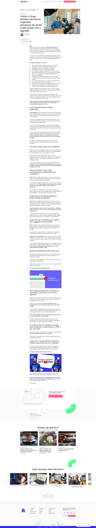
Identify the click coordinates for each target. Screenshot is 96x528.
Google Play (61, 524)
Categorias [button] (59, 1)
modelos (46, 259)
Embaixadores (32, 513)
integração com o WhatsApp (50, 263)
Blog (49, 511)
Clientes (40, 511)
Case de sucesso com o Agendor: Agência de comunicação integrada (45, 450)
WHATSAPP (23, 41)
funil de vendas (50, 254)
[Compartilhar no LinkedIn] (30, 41)
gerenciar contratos (50, 177)
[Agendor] (23, 1)
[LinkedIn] (67, 512)
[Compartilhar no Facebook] (28, 41)
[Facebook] (64, 512)
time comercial (35, 125)
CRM (38, 189)
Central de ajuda (52, 513)
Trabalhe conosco (33, 511)
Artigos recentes (46, 1)
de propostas (50, 259)
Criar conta (71, 515)
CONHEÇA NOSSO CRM (68, 1)
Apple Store (55, 524)
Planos (40, 513)
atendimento (36, 158)
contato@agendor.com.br (38, 524)
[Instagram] (71, 512)
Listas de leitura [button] (52, 1)
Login (64, 515)
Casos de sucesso (23, 447)
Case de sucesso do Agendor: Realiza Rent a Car (66, 449)
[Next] (89, 481)
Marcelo (44, 50)
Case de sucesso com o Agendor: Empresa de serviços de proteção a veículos (28, 450)
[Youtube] (74, 512)
